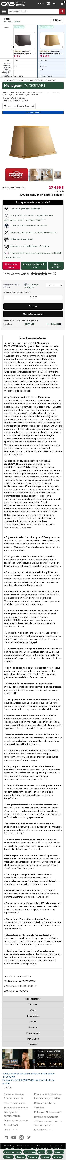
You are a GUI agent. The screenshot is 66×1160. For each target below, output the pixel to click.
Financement (33, 1033)
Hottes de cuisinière (29, 80)
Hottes (18, 80)
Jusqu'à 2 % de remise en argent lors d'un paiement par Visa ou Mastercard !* (28, 217)
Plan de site (10, 1129)
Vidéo (33, 1010)
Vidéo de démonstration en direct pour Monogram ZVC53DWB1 (28, 1075)
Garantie (33, 1027)
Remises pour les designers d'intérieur (30, 246)
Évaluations (33, 1016)
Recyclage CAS (43, 1129)
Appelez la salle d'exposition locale (34, 265)
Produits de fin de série (47, 1093)
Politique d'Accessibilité (47, 1112)
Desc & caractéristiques (33, 338)
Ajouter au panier (11, 265)
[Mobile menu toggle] (4, 11)
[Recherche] (62, 11)
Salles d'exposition (56, 265)
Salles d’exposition (14, 1102)
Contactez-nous (13, 1098)
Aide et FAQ (11, 1125)
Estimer (33, 306)
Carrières (39, 1107)
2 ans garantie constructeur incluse (29, 225)
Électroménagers (8, 80)
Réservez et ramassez (22, 239)
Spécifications (33, 998)
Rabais (33, 1021)
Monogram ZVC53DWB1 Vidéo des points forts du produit (28, 1082)
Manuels (33, 1004)
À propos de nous (14, 1093)
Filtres (58, 20)
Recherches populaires (47, 1098)
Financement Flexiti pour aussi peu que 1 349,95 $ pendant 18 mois (32, 255)
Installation (33, 1039)
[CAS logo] (18, 4)
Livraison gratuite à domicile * (26, 208)
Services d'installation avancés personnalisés (34, 232)
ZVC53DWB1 (51, 80)
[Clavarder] (48, 4)
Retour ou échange (45, 1102)
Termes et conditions (16, 1107)
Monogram (41, 80)
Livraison (33, 1044)
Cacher (17, 22)
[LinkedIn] (6, 1138)
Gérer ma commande (16, 1120)
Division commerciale (46, 1116)
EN (54, 3)
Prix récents (59, 191)
